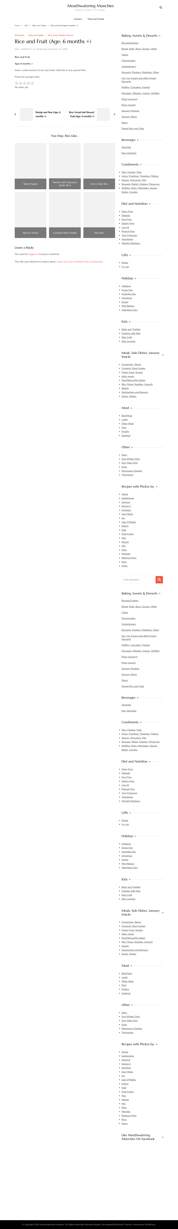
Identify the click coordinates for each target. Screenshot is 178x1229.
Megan (125, 542)
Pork (124, 427)
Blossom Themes (123, 1224)
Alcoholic (126, 147)
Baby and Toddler (36, 35)
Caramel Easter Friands (65, 232)
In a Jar (125, 266)
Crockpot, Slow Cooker (133, 368)
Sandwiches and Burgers (135, 392)
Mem (17, 49)
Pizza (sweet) (129, 105)
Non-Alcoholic (129, 153)
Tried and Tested (96, 19)
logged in (34, 254)
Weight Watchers (131, 243)
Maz (124, 538)
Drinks (125, 262)
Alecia (125, 494)
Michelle (126, 553)
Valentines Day (129, 310)
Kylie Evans (128, 534)
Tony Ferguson (129, 235)
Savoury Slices (129, 116)
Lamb (125, 419)
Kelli (124, 530)
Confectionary (129, 66)
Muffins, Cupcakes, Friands (136, 87)
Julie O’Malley (129, 522)
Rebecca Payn (129, 557)
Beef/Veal (127, 415)
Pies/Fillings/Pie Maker (133, 380)
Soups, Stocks (129, 396)
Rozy (124, 561)
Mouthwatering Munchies (90, 5)
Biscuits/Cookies (130, 43)
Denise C (126, 506)
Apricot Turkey (30, 232)
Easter (125, 302)
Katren (125, 526)
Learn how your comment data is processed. (80, 261)
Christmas (127, 298)
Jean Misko (127, 514)
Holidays (126, 286)
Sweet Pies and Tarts (133, 128)
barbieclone (128, 498)
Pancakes (99, 232)
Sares (125, 565)
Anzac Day (127, 290)
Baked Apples (31, 183)
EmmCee (126, 510)
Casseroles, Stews (131, 364)
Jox (123, 518)
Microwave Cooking (132, 470)
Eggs (124, 466)
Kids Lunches (129, 341)
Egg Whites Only (131, 459)
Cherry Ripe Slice (99, 183)
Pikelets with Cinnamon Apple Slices (65, 184)
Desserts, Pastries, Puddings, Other (140, 72)
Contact (78, 19)
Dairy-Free (127, 211)
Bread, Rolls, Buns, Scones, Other (139, 48)
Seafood (126, 435)
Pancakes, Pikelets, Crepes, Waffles (140, 93)
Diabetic (126, 215)
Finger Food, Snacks (132, 372)
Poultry (125, 431)
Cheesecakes (129, 60)
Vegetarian (127, 239)
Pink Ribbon (128, 306)
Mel (123, 545)
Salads (125, 388)
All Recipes (19, 35)
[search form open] (160, 7)
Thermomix (127, 474)
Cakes (125, 54)
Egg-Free (127, 219)
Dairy (124, 455)
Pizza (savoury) (129, 99)
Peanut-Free (128, 231)
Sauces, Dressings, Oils (134, 180)
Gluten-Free (128, 223)
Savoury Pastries (130, 110)
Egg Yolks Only (130, 462)
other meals (128, 376)
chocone (126, 502)
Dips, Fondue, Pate (132, 172)
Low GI (125, 227)
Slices (125, 122)
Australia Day (129, 294)
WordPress (150, 1224)
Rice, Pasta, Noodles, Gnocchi (60, 35)
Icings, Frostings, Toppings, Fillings (140, 176)
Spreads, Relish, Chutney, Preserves (141, 184)
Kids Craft (127, 337)
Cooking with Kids (131, 333)
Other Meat (128, 423)
